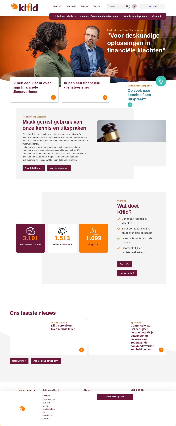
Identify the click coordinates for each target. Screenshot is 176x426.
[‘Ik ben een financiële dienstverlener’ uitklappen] (120, 16)
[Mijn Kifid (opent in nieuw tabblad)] (134, 6)
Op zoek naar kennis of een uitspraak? (139, 95)
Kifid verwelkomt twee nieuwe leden (63, 327)
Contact (156, 16)
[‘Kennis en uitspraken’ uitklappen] (149, 16)
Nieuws (84, 6)
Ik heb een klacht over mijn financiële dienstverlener (32, 87)
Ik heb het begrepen (115, 397)
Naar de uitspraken (59, 168)
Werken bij (72, 6)
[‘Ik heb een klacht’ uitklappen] (75, 16)
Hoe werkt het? (127, 273)
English (96, 6)
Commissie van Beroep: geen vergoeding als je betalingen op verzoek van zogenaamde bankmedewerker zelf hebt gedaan (142, 337)
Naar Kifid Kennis (33, 168)
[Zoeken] (127, 6)
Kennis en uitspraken (135, 16)
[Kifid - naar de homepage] (24, 7)
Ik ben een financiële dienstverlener (98, 16)
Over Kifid (57, 6)
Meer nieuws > (19, 361)
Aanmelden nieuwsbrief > (45, 361)
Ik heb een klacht (64, 16)
